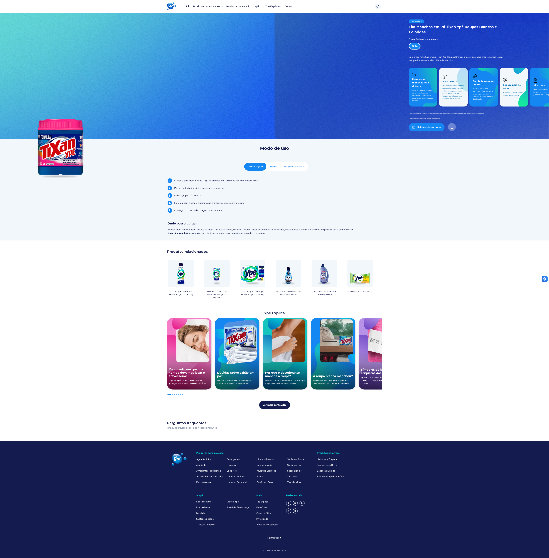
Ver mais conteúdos (275, 405)
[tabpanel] (274, 206)
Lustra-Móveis (264, 465)
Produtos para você (237, 6)
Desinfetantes (203, 482)
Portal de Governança (238, 507)
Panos (260, 476)
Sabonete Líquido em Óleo (330, 476)
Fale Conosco (263, 507)
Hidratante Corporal (327, 459)
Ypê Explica (272, 6)
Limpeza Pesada (265, 459)
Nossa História (203, 501)
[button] (171, 6)
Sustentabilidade (205, 518)
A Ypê (199, 495)
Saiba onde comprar (429, 127)
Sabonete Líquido (326, 470)
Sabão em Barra (265, 482)
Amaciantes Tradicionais (208, 470)
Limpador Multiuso (236, 476)
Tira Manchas (294, 482)
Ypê (257, 6)
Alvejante (201, 465)
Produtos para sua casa (206, 6)
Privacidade (262, 518)
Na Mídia (200, 513)
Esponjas (231, 465)
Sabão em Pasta (295, 459)
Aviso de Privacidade (267, 524)
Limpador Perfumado (237, 482)
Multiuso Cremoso (266, 470)
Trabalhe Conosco (205, 524)
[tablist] (276, 166)
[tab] (255, 167)
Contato (289, 6)
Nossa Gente (203, 507)
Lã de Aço (232, 470)
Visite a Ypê (233, 501)
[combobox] (274, 538)
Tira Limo (292, 476)
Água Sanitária (203, 459)
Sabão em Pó (294, 465)
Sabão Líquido (294, 470)
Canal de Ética (263, 513)
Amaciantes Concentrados (209, 476)
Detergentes (233, 459)
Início (187, 6)
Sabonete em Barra (327, 465)
